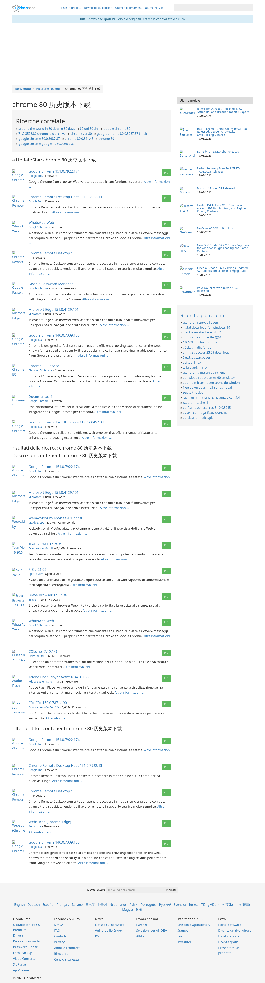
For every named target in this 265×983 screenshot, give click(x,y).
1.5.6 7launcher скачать (200, 342)
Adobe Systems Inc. (41, 681)
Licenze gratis (228, 942)
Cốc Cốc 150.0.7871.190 (48, 702)
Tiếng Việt (208, 904)
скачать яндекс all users (201, 322)
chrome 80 (106, 139)
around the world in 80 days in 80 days (46, 128)
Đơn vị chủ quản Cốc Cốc (44, 707)
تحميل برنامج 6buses (196, 357)
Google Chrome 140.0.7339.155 (54, 335)
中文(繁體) (243, 904)
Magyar (127, 909)
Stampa (183, 930)
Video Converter (25, 958)
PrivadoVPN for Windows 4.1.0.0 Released (217, 289)
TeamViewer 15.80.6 (45, 543)
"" (30, 257)
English (19, 904)
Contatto (60, 936)
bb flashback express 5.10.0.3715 (207, 407)
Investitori (184, 942)
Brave (32, 599)
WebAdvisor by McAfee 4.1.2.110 (55, 518)
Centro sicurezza (66, 959)
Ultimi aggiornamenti (128, 7)
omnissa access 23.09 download (206, 352)
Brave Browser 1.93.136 (48, 595)
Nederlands (118, 904)
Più (166, 172)
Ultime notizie (154, 7)
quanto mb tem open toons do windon (211, 382)
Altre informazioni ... (67, 212)
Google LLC (36, 340)
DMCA (58, 925)
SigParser (20, 964)
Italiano (77, 904)
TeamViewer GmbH (41, 548)
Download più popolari (98, 7)
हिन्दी (139, 909)
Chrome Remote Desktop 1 (51, 253)
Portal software (229, 925)
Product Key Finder (27, 941)
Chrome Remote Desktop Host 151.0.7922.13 (65, 196)
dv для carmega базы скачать (205, 412)
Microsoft (35, 314)
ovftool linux (192, 362)
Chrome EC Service (44, 365)
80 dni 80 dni (89, 128)
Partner (141, 925)
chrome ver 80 (81, 133)
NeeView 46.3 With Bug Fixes (216, 228)
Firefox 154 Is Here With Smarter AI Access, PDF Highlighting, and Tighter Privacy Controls (221, 208)
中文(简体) (225, 904)
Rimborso (61, 953)
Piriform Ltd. (36, 656)
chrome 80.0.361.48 (79, 139)
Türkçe (193, 904)
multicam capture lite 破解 (202, 337)
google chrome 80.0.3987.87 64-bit (122, 133)
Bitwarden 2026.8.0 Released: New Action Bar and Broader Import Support (223, 110)
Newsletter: (96, 890)
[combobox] (210, 7)
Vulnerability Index (108, 930)
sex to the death (194, 392)
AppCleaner (21, 970)
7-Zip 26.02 (37, 569)
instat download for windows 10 (206, 327)
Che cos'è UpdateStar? (193, 925)
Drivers (18, 935)
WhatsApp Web (41, 222)
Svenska (180, 904)
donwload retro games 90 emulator (209, 377)
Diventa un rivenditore (234, 930)
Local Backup (22, 953)
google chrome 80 (117, 128)
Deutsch (34, 904)
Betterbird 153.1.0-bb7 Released (218, 151)
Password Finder (25, 947)
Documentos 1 (41, 396)
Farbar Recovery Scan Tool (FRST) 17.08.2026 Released (218, 170)
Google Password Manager (51, 284)
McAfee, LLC (36, 522)
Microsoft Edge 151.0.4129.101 (54, 309)
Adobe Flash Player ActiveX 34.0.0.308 (59, 677)
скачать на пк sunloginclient (204, 372)
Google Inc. (36, 176)
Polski (133, 904)
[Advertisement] (132, 54)
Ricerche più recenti (202, 315)
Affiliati (141, 936)
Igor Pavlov (36, 574)
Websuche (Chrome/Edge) (50, 821)
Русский (165, 904)
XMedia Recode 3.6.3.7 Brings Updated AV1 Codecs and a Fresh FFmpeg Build (222, 269)
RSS (97, 936)
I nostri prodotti (71, 7)
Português (148, 904)
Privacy (59, 942)
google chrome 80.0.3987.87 (39, 139)
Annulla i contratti (67, 948)
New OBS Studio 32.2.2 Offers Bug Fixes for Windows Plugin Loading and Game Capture (223, 248)
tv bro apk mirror (195, 367)
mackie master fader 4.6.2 (202, 332)
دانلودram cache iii (195, 402)
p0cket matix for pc (197, 347)
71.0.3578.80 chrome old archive (42, 133)
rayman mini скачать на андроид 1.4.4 (211, 397)
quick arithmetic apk (198, 418)
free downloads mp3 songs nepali (208, 387)
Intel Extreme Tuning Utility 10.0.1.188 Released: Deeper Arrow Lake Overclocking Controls (222, 132)
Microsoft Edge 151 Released (216, 188)
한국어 (102, 904)
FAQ (57, 930)
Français (63, 904)
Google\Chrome (38, 227)
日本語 (90, 904)
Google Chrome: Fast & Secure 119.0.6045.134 (66, 422)
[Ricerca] (249, 7)
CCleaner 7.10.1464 (44, 651)
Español (48, 904)
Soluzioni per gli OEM (152, 930)
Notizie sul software (109, 925)
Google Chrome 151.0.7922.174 (54, 171)
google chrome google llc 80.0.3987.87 (46, 144)
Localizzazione (228, 936)
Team (181, 936)
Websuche (35, 826)
